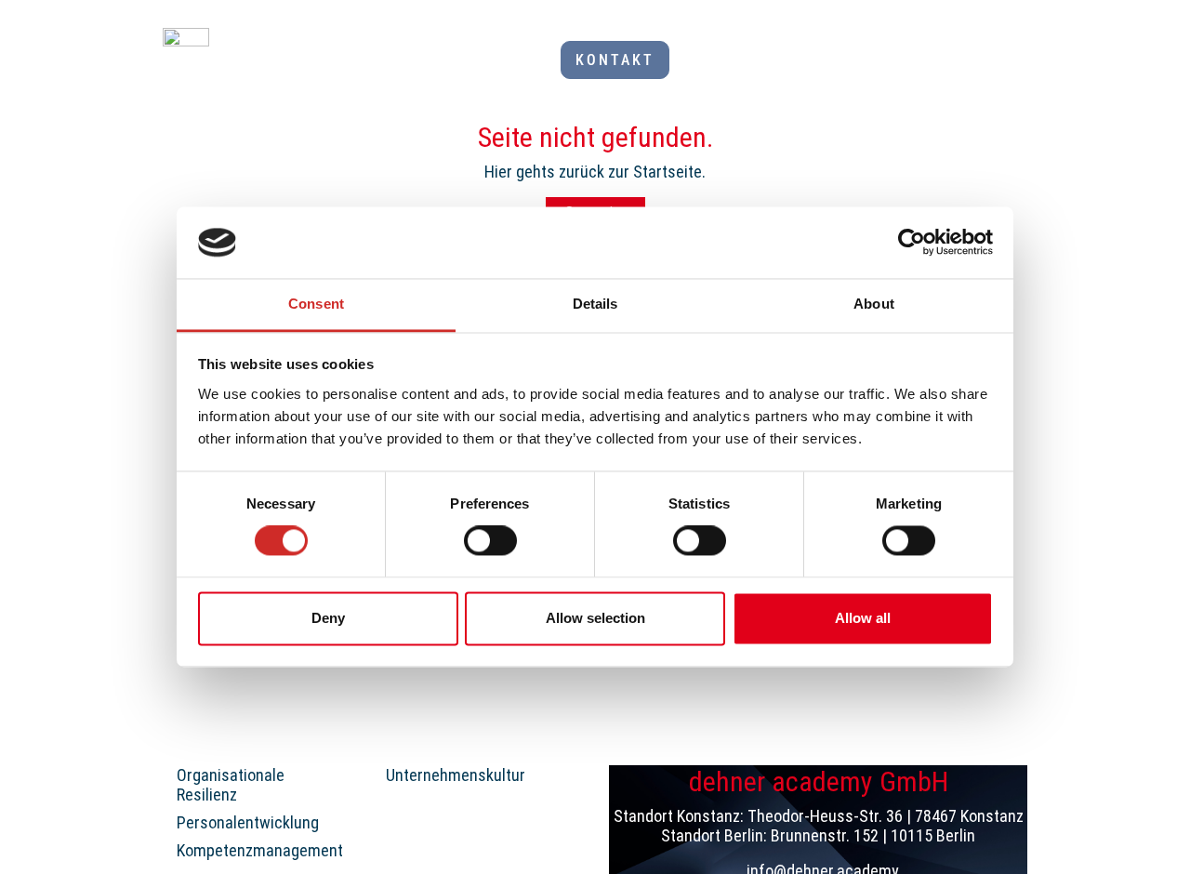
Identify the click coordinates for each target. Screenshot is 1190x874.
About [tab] (873, 303)
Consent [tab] (316, 303)
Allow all (863, 618)
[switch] (490, 541)
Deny (328, 618)
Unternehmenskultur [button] (455, 775)
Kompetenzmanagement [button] (260, 850)
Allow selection (595, 618)
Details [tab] (595, 303)
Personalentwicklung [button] (248, 822)
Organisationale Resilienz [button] (230, 785)
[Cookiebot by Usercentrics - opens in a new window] (911, 243)
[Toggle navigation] (1016, 60)
